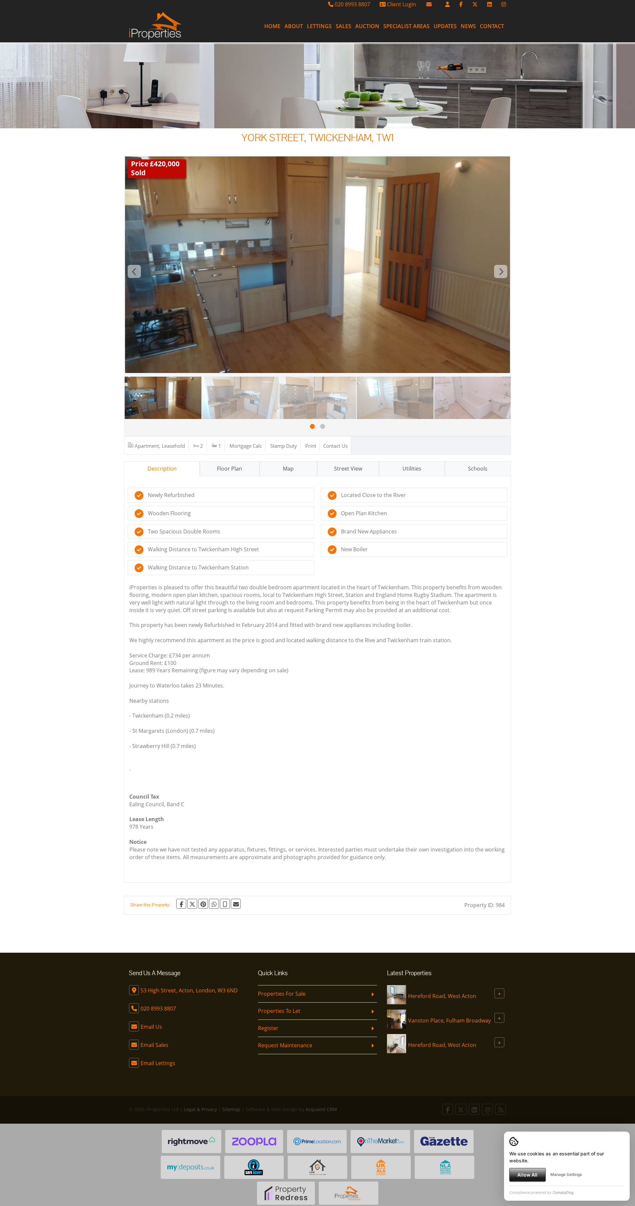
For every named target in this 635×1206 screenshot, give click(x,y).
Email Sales (154, 1045)
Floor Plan (229, 468)
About (293, 26)
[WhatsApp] (214, 904)
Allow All (527, 1175)
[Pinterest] (203, 904)
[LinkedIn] (489, 4)
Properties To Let (279, 1011)
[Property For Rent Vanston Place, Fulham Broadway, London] (396, 1018)
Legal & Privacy (200, 1109)
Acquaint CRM (321, 1109)
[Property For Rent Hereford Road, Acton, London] (396, 994)
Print (310, 445)
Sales (343, 26)
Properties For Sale (282, 993)
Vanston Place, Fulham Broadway (449, 1020)
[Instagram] (503, 4)
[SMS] (225, 904)
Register (268, 1028)
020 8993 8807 (351, 4)
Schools (477, 468)
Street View (348, 468)
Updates (445, 26)
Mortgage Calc (246, 445)
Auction (367, 26)
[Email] (236, 904)
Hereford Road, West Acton (442, 996)
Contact (492, 26)
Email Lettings (158, 1063)
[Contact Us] (447, 4)
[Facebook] (461, 4)
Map (288, 468)
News (468, 26)
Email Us (151, 1026)
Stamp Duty (283, 445)
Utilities (411, 468)
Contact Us (335, 445)
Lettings (319, 26)
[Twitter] (475, 4)
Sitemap (231, 1109)
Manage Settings (566, 1174)
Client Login (401, 4)
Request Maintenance (285, 1045)
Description (162, 468)
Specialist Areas (406, 26)
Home (272, 26)
